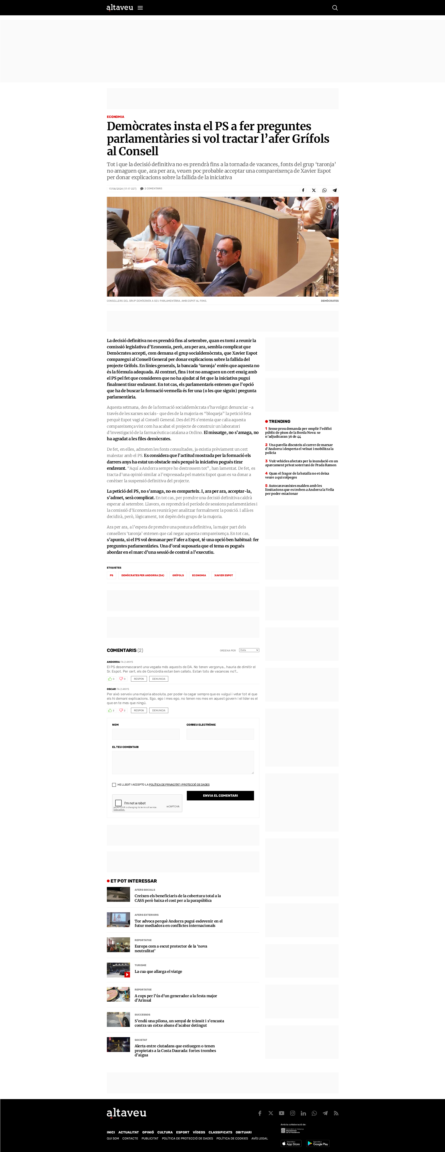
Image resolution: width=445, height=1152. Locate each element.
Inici (111, 1132)
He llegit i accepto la (163, 784)
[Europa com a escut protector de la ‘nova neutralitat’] (118, 944)
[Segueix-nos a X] (270, 1113)
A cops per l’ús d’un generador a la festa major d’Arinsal (176, 998)
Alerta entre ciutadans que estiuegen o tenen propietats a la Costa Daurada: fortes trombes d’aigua (175, 1050)
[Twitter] (314, 190)
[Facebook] (303, 190)
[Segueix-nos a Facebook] (259, 1113)
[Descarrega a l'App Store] (291, 1143)
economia (199, 575)
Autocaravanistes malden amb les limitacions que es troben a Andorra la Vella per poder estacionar (299, 490)
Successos (142, 1014)
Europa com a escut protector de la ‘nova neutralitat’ (171, 948)
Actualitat (128, 1132)
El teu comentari (125, 747)
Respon (139, 678)
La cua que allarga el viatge (158, 971)
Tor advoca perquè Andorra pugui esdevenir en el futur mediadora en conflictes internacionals (178, 923)
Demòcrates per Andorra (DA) (142, 575)
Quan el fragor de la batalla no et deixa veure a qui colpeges (297, 475)
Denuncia (158, 678)
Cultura (165, 1132)
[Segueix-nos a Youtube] (281, 1113)
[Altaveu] (120, 7)
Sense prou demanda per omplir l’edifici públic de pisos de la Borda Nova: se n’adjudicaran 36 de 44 (298, 433)
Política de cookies (232, 1138)
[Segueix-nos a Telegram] (325, 1113)
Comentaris (153, 188)
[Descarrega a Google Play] (318, 1143)
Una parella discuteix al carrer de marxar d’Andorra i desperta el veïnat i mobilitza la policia (299, 449)
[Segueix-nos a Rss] (336, 1113)
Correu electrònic (201, 724)
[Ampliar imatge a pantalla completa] (330, 205)
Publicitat (150, 1138)
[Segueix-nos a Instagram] (292, 1113)
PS (111, 575)
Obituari (244, 1132)
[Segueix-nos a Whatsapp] (314, 1113)
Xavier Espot (223, 575)
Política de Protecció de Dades (187, 1138)
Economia (115, 117)
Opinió (148, 1132)
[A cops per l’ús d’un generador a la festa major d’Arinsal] (118, 994)
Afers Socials (145, 889)
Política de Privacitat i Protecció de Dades (179, 784)
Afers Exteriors (147, 914)
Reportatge (143, 940)
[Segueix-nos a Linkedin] (303, 1113)
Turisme (140, 965)
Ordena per (228, 650)
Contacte (130, 1138)
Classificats (220, 1132)
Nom (115, 724)
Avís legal (259, 1138)
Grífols (178, 575)
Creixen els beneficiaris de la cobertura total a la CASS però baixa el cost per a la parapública (178, 898)
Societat (141, 1040)
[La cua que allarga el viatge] (118, 970)
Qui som (113, 1138)
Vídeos (199, 1132)
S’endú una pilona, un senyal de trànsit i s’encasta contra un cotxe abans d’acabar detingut (179, 1023)
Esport (182, 1132)
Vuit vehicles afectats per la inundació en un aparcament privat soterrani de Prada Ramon (301, 463)
